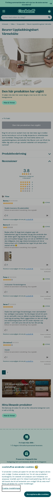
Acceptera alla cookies (38, 494)
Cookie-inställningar (11, 488)
